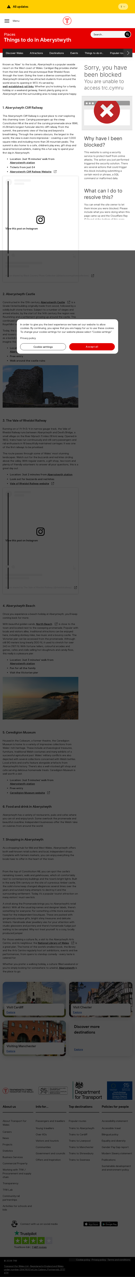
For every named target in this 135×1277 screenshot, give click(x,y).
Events (74, 52)
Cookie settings (43, 346)
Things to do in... (94, 52)
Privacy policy (28, 338)
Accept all (92, 346)
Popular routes (119, 52)
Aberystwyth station (22, 162)
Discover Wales (14, 52)
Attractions (36, 52)
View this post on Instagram (21, 228)
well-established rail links (18, 86)
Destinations (57, 52)
